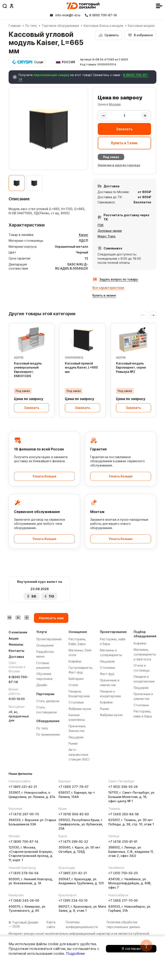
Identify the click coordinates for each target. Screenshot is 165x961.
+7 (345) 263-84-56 (123, 814)
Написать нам (51, 618)
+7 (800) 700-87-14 (23, 841)
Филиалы (16, 644)
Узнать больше (44, 476)
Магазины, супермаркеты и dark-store (145, 654)
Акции (13, 638)
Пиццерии (76, 737)
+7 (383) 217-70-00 (123, 900)
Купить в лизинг (104, 295)
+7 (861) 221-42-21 (23, 787)
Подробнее (75, 953)
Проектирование (49, 639)
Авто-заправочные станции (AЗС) (79, 754)
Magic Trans (107, 236)
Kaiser (83, 235)
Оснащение (45, 645)
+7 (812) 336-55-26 (123, 787)
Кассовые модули (141, 25)
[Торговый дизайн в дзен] (27, 618)
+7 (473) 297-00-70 (24, 814)
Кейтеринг (76, 679)
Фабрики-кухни (80, 709)
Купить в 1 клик (124, 143)
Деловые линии (110, 230)
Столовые (76, 702)
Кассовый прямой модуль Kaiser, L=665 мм (81, 367)
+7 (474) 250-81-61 (122, 841)
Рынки (73, 743)
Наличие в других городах (119, 165)
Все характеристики (108, 287)
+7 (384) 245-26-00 (24, 900)
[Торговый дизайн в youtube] (18, 618)
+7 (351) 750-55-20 (123, 873)
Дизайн (41, 685)
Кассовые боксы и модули (103, 25)
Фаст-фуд (107, 674)
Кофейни (75, 661)
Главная (15, 25)
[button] (152, 315)
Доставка (16, 656)
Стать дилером (47, 701)
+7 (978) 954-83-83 (73, 814)
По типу (31, 25)
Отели (73, 685)
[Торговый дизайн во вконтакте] (9, 618)
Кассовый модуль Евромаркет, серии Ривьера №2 (131, 367)
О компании (18, 632)
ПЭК (101, 225)
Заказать (124, 129)
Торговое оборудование (60, 25)
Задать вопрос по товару (118, 279)
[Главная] (83, 6)
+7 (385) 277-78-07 (73, 787)
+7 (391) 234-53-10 (72, 900)
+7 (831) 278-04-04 (23, 873)
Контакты (16, 650)
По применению (48, 734)
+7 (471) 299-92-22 (73, 841)
